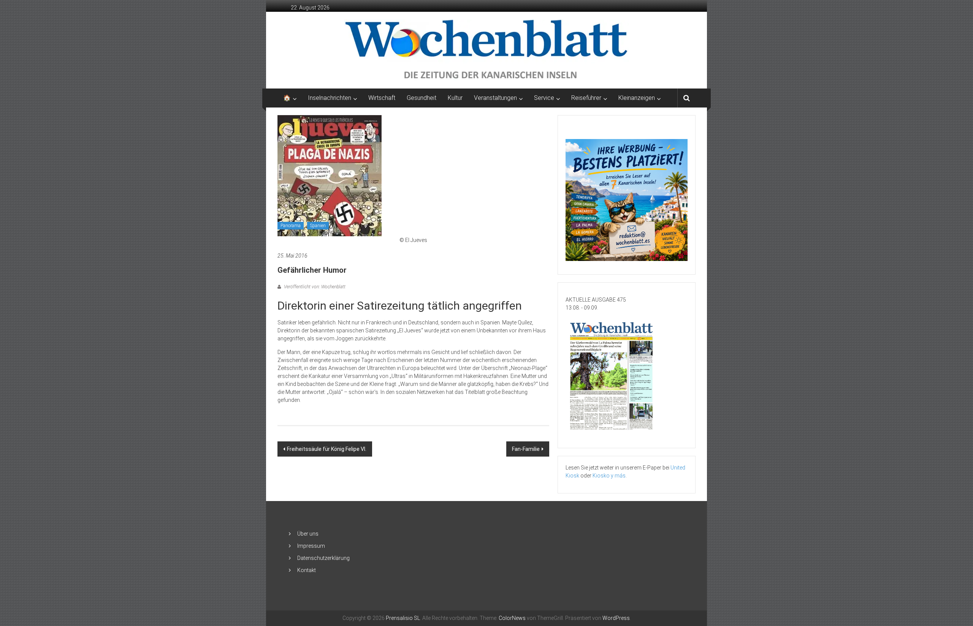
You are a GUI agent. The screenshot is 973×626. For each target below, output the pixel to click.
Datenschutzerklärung (323, 558)
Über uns (308, 534)
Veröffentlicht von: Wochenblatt (314, 286)
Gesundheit (421, 97)
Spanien (318, 225)
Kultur (455, 97)
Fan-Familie (526, 449)
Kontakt (306, 570)
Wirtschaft (381, 97)
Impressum (311, 546)
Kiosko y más (609, 476)
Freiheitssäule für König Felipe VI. (326, 449)
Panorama (290, 225)
